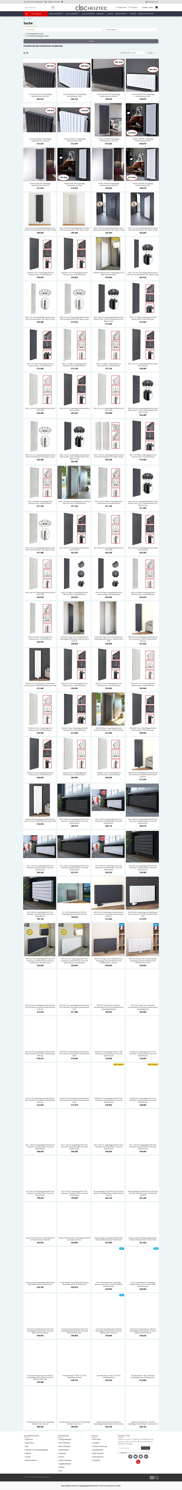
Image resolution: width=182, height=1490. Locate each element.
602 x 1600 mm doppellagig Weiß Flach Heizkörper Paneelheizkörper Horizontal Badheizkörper (142, 1147)
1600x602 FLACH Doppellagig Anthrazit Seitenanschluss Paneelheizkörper (74, 274)
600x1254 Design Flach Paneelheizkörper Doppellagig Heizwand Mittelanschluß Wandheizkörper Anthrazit (109, 961)
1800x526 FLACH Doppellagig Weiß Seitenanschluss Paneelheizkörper (40, 729)
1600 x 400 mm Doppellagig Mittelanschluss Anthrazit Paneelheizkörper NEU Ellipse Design (40, 229)
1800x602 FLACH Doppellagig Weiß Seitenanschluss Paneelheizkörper (109, 774)
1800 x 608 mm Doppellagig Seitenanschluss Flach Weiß (40, 593)
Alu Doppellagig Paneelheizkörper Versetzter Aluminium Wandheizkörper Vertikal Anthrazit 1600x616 (108, 1193)
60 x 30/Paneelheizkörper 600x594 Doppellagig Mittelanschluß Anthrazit (74, 913)
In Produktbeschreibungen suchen (37, 36)
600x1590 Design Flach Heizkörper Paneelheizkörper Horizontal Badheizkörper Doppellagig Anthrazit (108, 1007)
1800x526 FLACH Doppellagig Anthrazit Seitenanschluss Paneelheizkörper (108, 684)
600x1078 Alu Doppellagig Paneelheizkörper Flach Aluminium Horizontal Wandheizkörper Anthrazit (109, 914)
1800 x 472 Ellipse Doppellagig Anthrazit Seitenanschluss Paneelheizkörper (40, 365)
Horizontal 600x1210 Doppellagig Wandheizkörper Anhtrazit (40, 95)
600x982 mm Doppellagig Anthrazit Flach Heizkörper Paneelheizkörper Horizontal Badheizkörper (109, 1100)
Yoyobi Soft (84, 1486)
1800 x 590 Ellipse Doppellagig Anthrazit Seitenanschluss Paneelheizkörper (142, 456)
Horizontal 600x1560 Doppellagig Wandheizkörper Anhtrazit (108, 95)
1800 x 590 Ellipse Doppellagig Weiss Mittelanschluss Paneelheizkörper (40, 502)
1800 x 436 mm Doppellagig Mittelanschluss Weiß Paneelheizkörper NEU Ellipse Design (74, 318)
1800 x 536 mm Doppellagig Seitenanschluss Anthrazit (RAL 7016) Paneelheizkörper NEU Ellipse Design (74, 457)
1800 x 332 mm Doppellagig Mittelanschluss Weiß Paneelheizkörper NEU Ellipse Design (40, 318)
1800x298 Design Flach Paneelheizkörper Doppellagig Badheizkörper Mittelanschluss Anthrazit (74, 639)
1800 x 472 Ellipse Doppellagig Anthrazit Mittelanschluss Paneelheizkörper (142, 318)
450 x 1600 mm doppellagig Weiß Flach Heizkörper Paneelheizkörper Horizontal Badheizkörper (40, 868)
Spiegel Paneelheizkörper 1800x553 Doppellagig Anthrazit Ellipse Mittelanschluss (109, 1423)
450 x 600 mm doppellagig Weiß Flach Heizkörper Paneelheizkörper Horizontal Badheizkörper (40, 914)
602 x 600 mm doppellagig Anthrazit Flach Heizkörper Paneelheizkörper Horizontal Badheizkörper (40, 1193)
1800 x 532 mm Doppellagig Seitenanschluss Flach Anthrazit (74, 409)
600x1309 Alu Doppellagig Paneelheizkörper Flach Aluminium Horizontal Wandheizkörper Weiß (74, 1007)
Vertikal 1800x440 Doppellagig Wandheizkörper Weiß (74, 184)
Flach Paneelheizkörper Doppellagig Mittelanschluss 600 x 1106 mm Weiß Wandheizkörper (143, 1284)
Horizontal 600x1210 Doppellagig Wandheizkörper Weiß (74, 95)
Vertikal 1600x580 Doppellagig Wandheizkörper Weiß (143, 140)
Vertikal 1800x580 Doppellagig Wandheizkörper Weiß (143, 184)
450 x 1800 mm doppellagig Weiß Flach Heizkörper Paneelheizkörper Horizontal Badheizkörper (108, 868)
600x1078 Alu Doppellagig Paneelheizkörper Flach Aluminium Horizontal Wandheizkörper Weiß (143, 914)
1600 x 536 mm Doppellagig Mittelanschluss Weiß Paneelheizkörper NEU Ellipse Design (143, 229)
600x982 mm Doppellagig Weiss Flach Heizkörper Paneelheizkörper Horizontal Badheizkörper (142, 1100)
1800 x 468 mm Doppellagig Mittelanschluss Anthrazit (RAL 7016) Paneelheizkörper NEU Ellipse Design (109, 319)
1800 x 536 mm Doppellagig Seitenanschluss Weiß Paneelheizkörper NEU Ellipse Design (108, 456)
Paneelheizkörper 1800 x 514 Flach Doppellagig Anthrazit (74, 1376)
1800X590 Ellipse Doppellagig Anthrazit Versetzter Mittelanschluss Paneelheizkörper (109, 729)
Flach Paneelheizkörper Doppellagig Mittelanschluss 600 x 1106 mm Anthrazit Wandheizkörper (109, 1284)
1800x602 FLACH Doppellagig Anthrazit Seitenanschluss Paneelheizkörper (40, 774)
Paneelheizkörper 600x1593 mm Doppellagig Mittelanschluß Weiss (74, 1423)
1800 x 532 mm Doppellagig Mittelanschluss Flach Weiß (40, 409)
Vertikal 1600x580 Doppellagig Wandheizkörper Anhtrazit (108, 140)
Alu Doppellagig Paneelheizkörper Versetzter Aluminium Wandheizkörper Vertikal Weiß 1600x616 (143, 1193)
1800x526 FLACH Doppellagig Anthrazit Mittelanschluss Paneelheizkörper (74, 684)
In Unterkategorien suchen (35, 34)
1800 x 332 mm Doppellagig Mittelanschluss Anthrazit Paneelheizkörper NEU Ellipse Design (143, 274)
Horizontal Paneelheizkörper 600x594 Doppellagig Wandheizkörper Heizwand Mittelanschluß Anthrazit (143, 1331)
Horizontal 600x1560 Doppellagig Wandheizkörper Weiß (143, 95)
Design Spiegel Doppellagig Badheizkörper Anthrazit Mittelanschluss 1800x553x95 (108, 1239)
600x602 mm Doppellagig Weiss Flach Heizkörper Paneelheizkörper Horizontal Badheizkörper (142, 1054)
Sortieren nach (125, 53)
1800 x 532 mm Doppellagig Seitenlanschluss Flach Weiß (108, 409)
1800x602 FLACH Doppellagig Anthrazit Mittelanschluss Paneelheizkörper (142, 729)
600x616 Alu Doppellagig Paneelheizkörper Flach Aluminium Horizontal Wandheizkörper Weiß (74, 1100)
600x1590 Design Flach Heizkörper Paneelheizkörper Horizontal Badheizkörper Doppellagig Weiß (143, 1007)
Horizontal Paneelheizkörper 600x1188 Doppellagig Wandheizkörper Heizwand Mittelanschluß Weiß (74, 1331)
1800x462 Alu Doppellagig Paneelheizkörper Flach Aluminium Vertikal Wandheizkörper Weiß (40, 684)
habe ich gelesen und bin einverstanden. (135, 1452)
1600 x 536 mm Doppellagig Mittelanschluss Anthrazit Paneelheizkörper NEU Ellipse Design (108, 229)
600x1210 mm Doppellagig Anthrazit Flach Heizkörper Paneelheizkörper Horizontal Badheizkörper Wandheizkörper (40, 961)
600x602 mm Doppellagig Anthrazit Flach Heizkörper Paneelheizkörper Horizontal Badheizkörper (109, 1054)
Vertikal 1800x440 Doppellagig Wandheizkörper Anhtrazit (40, 184)
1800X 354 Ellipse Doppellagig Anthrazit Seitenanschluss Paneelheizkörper (108, 593)
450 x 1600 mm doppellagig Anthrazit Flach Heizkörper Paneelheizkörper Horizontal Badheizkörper (143, 821)
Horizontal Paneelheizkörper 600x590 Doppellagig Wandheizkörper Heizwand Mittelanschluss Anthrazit (108, 1331)
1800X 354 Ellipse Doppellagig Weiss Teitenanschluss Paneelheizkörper (40, 638)
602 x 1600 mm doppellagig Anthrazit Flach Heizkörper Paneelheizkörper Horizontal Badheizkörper (108, 1147)
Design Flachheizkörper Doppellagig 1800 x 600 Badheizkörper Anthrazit (40, 1239)
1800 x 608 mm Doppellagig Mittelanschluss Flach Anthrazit (74, 549)
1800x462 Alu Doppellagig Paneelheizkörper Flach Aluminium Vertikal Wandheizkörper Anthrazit (143, 639)
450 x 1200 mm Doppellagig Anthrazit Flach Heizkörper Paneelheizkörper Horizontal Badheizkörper (74, 821)
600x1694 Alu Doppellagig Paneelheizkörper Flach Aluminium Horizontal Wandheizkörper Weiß (74, 1054)
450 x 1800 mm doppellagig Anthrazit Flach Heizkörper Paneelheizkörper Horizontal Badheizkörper (74, 868)
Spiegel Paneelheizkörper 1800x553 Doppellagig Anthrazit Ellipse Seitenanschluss (143, 1423)
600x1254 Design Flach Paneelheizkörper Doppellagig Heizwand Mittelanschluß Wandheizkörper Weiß (143, 961)
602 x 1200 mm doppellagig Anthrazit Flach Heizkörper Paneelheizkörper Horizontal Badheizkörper (40, 1147)
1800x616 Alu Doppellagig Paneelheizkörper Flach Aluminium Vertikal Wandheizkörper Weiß (40, 820)
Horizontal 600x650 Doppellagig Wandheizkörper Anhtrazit (40, 140)
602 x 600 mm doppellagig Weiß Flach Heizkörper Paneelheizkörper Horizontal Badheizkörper (74, 1193)
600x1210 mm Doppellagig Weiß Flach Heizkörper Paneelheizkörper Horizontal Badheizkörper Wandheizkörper (74, 961)
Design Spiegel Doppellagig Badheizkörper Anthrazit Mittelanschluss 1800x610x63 (142, 1239)
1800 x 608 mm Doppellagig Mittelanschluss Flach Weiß (109, 549)
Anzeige (150, 53)
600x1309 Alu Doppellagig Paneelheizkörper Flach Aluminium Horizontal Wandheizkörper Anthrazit (40, 1007)
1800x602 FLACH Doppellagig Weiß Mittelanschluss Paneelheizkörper (74, 774)
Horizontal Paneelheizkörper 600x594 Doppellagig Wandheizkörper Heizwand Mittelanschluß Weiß (40, 1377)
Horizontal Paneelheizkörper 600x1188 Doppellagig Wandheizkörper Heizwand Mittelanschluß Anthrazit (40, 1331)
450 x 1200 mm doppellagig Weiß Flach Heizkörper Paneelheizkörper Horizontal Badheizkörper (108, 821)
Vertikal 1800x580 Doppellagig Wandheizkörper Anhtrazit (108, 184)
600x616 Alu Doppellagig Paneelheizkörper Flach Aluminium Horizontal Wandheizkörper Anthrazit (40, 1100)
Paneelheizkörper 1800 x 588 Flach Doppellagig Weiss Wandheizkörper (143, 1376)
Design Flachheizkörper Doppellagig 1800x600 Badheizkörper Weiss (74, 1239)
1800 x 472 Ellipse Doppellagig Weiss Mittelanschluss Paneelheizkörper (74, 365)
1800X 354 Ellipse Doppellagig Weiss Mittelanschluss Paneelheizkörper (142, 593)
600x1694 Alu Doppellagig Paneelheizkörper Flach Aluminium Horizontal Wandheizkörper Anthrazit (40, 1054)
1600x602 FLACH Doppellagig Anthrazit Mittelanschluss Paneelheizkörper (40, 274)
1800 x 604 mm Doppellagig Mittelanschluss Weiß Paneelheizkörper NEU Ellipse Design (40, 549)
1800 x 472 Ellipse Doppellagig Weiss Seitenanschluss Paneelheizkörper (108, 365)
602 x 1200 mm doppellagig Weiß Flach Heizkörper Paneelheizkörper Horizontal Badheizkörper (74, 1147)
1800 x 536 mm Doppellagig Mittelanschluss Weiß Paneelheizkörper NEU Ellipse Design (40, 456)
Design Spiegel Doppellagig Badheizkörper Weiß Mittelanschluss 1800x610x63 (74, 1283)
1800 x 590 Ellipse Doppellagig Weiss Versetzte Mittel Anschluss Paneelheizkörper (74, 502)
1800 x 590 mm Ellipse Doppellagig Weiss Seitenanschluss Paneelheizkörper (108, 502)
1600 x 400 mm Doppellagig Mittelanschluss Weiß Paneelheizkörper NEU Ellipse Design (74, 229)
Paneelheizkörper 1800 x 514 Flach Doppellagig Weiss (108, 1376)
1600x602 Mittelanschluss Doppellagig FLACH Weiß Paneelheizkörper (108, 274)
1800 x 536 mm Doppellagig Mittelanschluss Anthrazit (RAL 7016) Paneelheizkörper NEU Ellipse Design (143, 410)
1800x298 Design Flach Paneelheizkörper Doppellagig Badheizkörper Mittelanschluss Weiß (108, 639)
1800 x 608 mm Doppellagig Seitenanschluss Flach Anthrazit (143, 549)
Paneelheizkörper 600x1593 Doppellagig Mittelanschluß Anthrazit (40, 1423)
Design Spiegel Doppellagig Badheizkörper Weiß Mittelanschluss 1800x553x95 (40, 1283)
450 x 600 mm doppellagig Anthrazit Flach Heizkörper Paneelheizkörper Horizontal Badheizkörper (143, 868)
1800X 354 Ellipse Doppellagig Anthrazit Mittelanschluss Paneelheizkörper (74, 593)
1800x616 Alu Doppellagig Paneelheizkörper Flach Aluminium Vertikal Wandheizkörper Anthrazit (143, 775)
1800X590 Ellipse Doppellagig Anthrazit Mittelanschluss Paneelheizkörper (74, 729)
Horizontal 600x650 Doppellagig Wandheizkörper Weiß (74, 140)
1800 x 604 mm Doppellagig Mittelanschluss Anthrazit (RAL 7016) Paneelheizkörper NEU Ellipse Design (143, 503)
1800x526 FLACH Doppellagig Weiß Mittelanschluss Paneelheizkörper (143, 684)
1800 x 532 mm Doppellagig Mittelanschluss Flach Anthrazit (143, 365)
